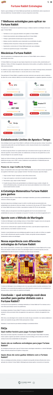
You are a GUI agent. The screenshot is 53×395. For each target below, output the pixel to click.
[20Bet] (37, 86)
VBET (15, 103)
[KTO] (11, 86)
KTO (15, 85)
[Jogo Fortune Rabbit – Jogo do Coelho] (3, 1)
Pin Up (15, 123)
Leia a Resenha (19, 94)
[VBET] (11, 105)
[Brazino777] (35, 105)
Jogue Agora (8, 94)
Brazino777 (42, 103)
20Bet (42, 85)
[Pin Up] (10, 124)
